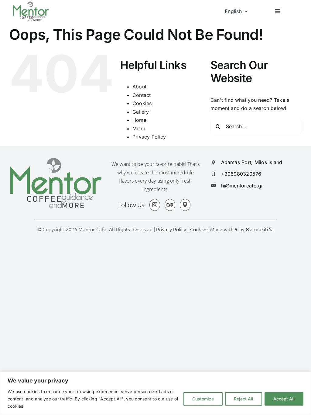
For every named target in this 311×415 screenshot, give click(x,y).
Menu (138, 128)
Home (139, 120)
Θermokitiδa (260, 229)
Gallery (140, 112)
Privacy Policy (149, 137)
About (139, 87)
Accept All (284, 398)
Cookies (142, 103)
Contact (141, 95)
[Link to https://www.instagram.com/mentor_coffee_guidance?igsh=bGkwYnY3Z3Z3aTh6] (154, 205)
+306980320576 (241, 174)
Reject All (243, 398)
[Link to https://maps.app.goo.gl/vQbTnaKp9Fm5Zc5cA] (185, 205)
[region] (155, 393)
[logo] (31, 4)
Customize (203, 398)
